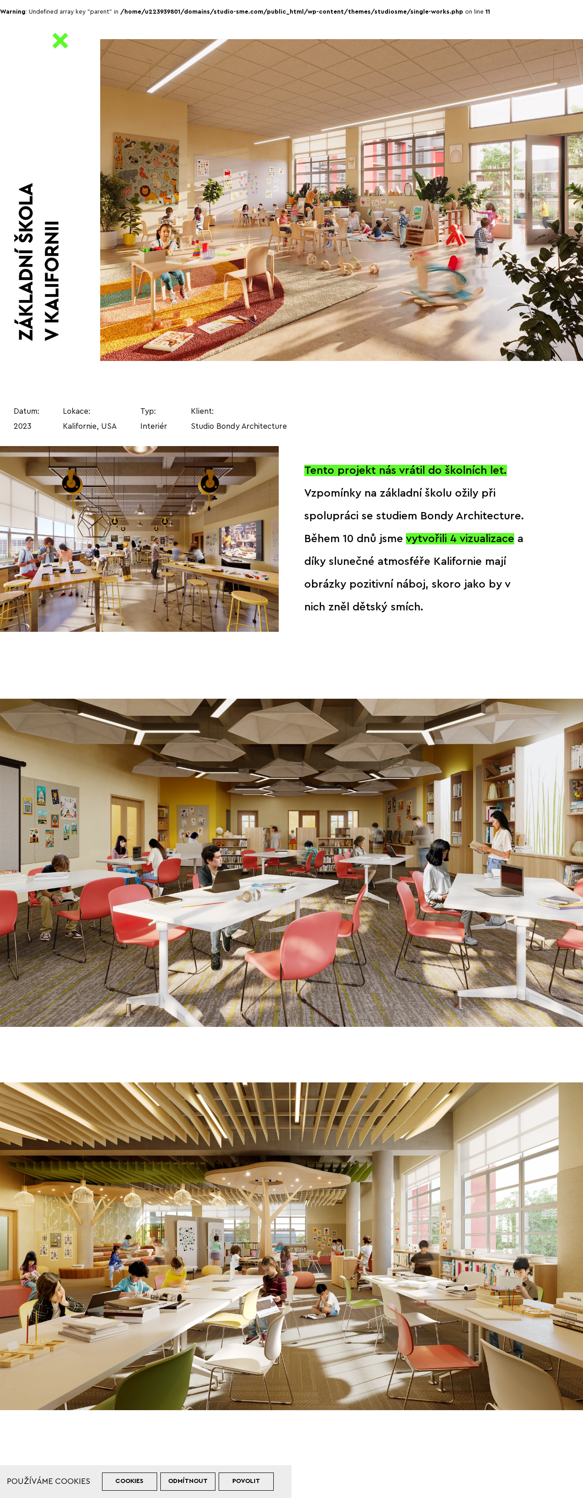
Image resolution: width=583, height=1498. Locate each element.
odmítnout (188, 1481)
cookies (129, 1481)
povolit (246, 1481)
